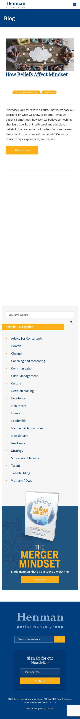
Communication (22, 368)
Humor (16, 413)
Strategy (17, 450)
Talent (15, 465)
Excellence (18, 398)
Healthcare (18, 406)
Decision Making (22, 391)
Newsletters (19, 435)
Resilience (18, 443)
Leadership (49, 92)
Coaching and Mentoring (26, 92)
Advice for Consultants (27, 338)
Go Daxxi (50, 708)
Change (16, 353)
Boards (16, 346)
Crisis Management (24, 376)
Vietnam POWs (21, 480)
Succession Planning (25, 458)
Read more (22, 150)
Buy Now (40, 579)
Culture (16, 383)
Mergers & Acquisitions (27, 428)
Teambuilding (20, 473)
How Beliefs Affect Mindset (37, 74)
